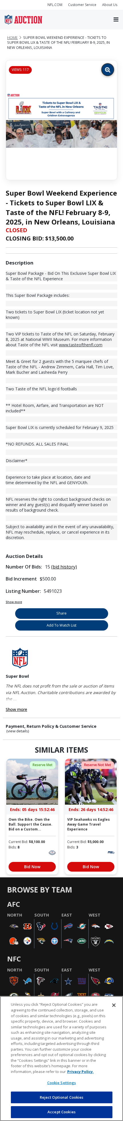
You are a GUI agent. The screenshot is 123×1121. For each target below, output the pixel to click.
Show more (14, 602)
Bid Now (32, 866)
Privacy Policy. (80, 1071)
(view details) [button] (17, 731)
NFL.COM (54, 4)
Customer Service (82, 4)
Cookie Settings (61, 1082)
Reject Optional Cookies (62, 1097)
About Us (109, 4)
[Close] (114, 1005)
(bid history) (64, 567)
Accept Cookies (61, 1111)
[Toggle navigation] (116, 20)
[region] (61, 1058)
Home (12, 37)
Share (61, 613)
